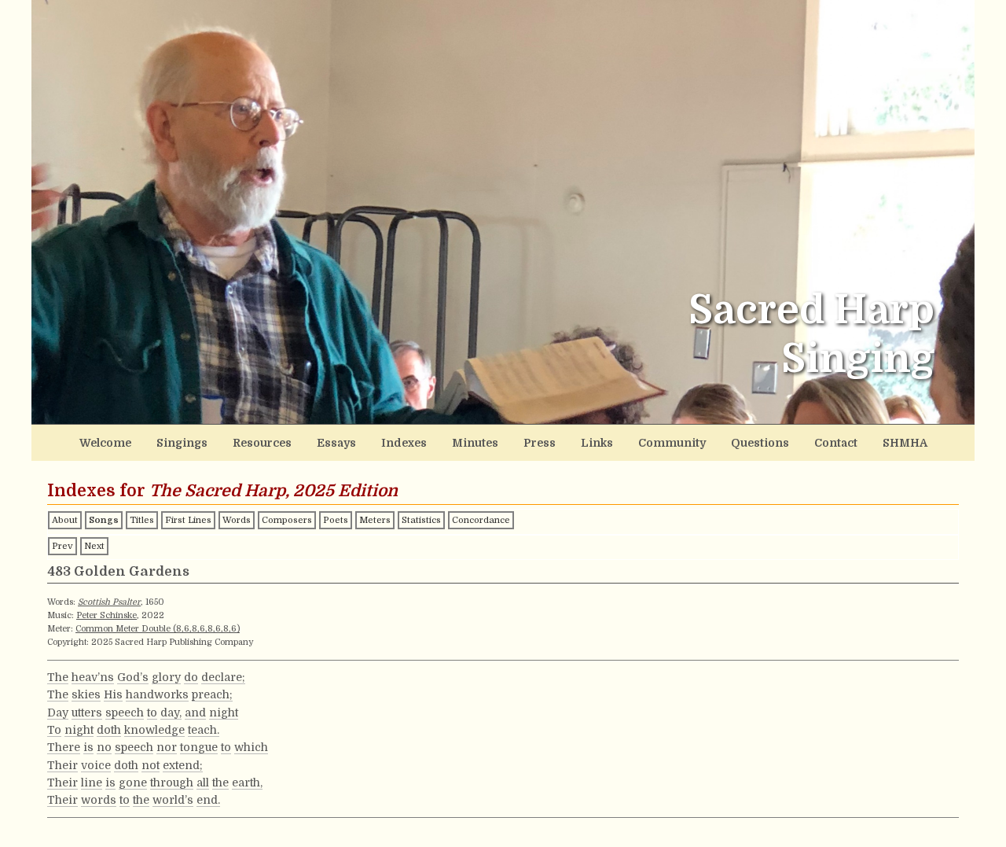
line (91, 782)
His (113, 694)
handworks (157, 694)
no (104, 747)
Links (597, 442)
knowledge (154, 730)
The (57, 677)
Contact (835, 442)
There (63, 747)
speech (124, 712)
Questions (760, 442)
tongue (199, 747)
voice (96, 765)
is (88, 747)
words (98, 800)
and (195, 712)
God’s (133, 677)
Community (672, 442)
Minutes (475, 442)
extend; (183, 765)
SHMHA (905, 442)
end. (208, 800)
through (171, 782)
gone (133, 782)
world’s (172, 800)
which (251, 747)
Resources (262, 442)
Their (62, 765)
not (150, 765)
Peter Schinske (106, 615)
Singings (181, 442)
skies (86, 694)
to (152, 712)
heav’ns (93, 677)
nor (166, 747)
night (223, 712)
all (202, 782)
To (54, 730)
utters (87, 712)
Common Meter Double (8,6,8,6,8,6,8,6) (157, 629)
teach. (203, 730)
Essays (336, 442)
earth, (247, 782)
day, (171, 712)
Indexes (404, 442)
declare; (223, 677)
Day (57, 712)
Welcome (105, 442)
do (191, 677)
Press (539, 442)
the (220, 782)
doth (109, 730)
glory (166, 677)
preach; (212, 694)
